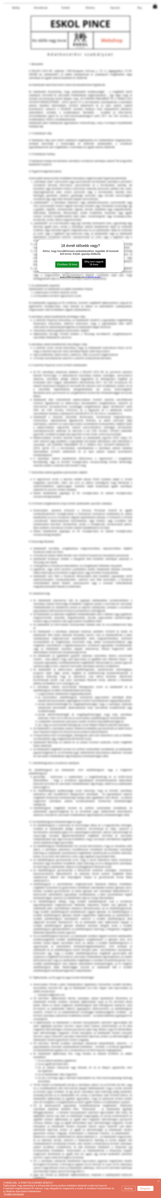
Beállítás (128, 1188)
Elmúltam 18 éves (67, 264)
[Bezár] (158, 1181)
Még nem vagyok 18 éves (93, 263)
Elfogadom (145, 1188)
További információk (14, 1194)
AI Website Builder (93, 277)
